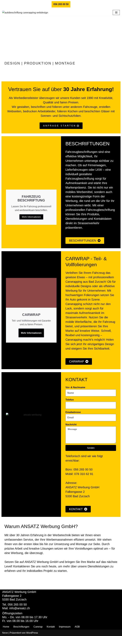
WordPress (32, 633)
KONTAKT (76, 379)
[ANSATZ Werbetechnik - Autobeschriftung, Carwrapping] (27, 13)
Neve (5, 633)
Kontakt (51, 626)
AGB (77, 626)
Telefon (69, 399)
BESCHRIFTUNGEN (87, 143)
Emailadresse (73, 412)
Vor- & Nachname (75, 387)
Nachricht (70, 424)
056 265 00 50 (61, 4)
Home (6, 626)
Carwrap (38, 626)
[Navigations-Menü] (116, 12)
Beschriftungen (21, 626)
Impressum (65, 626)
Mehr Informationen (31, 217)
